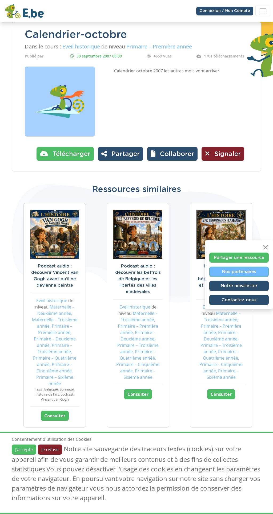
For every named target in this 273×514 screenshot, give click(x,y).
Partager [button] (125, 154)
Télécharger (70, 154)
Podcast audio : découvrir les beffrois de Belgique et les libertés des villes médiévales (138, 279)
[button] (172, 154)
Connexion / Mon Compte (224, 11)
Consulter (54, 416)
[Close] (265, 247)
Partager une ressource (239, 257)
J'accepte (24, 450)
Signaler (226, 154)
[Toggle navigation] (262, 11)
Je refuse (50, 450)
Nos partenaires (239, 271)
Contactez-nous (239, 300)
